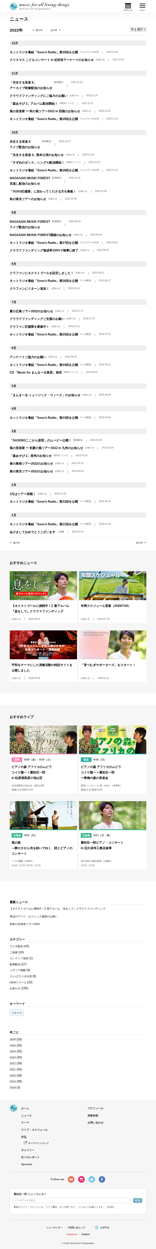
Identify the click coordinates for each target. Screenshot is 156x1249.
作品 (23, 1136)
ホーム (25, 1108)
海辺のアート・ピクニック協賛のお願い (34, 916)
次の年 (53, 30)
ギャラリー (27, 1150)
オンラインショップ (38, 1143)
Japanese (71, 1234)
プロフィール (95, 1108)
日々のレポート (30, 1157)
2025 (13, 1045)
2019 (13, 1081)
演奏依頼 (16, 1012)
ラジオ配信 (16, 946)
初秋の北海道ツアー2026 (25, 924)
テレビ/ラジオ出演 (21, 976)
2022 (13, 1063)
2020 (13, 1075)
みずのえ (105, 1227)
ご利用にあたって (76, 1227)
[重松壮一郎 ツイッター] (91, 1179)
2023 (13, 1057)
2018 (13, 1087)
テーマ (25, 1122)
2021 (13, 1069)
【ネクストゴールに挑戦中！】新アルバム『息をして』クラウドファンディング (58, 908)
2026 (13, 1039)
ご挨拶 (14, 952)
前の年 (39, 30)
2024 (13, 1051)
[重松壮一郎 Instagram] (81, 1179)
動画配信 (15, 964)
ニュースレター (54, 1227)
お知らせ (15, 988)
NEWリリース (18, 982)
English (86, 1234)
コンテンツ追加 (19, 958)
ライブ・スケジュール (34, 1129)
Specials (26, 1164)
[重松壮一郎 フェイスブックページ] (102, 1179)
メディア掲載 (18, 970)
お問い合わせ (95, 1122)
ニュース (26, 1115)
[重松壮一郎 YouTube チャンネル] (71, 1179)
